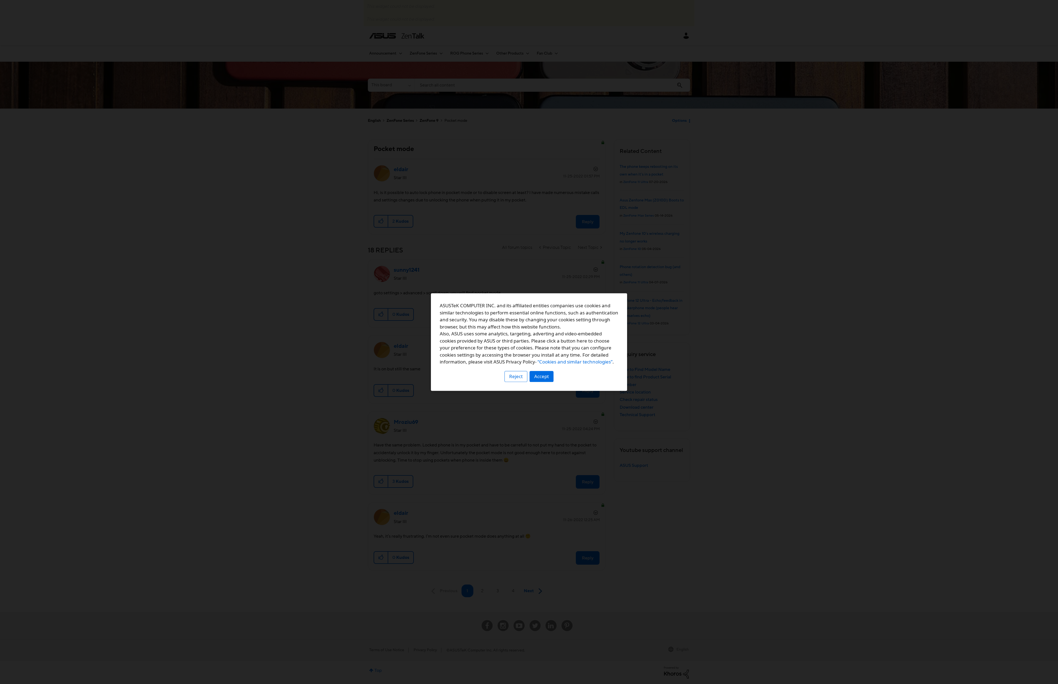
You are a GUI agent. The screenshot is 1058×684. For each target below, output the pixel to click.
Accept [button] (541, 376)
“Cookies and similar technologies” (575, 362)
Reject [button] (516, 376)
